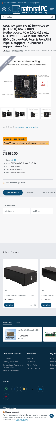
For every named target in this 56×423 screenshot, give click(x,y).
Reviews (31, 192)
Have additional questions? (16, 183)
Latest (17, 322)
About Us (31, 354)
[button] (1, 113)
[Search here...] (52, 17)
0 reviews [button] (19, 127)
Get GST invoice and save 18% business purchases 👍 (26, 143)
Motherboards (17, 50)
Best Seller (7, 322)
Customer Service (12, 354)
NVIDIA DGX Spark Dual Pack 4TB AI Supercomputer (29, 330)
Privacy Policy (22, 419)
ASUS (13, 160)
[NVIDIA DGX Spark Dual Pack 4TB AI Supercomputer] (10, 334)
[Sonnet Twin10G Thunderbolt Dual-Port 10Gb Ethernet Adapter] (20, 276)
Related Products (11, 252)
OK (51, 416)
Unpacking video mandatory (15, 138)
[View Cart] (51, 9)
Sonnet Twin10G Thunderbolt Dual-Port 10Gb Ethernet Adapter (20, 296)
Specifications (13, 192)
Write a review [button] (32, 127)
